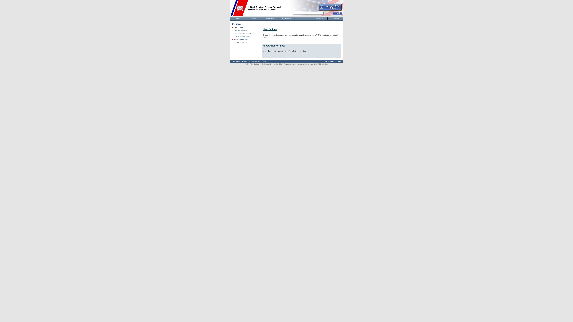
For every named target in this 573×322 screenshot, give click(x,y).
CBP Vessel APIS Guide (243, 33)
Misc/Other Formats (241, 39)
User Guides (238, 27)
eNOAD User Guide (241, 30)
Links (339, 61)
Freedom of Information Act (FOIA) (254, 61)
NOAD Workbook (241, 42)
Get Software (329, 61)
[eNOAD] (330, 10)
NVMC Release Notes (242, 36)
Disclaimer (236, 61)
